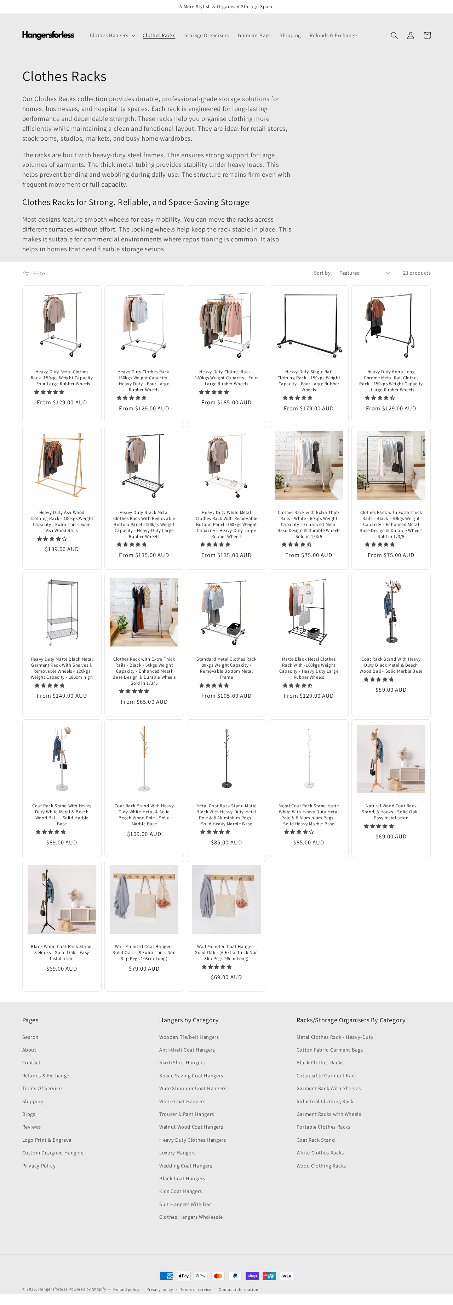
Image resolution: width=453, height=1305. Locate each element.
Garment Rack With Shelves (329, 1088)
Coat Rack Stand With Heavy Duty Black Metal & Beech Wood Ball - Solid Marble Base (391, 665)
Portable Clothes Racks (324, 1126)
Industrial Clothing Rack (325, 1101)
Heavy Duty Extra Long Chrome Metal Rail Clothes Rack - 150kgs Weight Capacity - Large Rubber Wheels (391, 381)
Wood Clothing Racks (321, 1165)
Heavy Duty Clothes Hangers (192, 1139)
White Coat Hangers (182, 1101)
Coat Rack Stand (316, 1139)
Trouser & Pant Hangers (186, 1114)
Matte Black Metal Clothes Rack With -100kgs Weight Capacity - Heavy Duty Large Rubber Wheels (308, 668)
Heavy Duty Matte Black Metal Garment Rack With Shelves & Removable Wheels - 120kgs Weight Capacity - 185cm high (62, 668)
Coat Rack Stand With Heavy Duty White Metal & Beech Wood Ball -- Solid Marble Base (62, 815)
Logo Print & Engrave (47, 1139)
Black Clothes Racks (320, 1062)
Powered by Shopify (87, 1289)
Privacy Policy (39, 1165)
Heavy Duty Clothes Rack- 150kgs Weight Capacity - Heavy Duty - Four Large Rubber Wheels (144, 381)
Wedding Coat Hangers (185, 1165)
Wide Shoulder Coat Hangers (192, 1088)
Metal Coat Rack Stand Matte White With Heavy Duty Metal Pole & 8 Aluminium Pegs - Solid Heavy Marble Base (309, 815)
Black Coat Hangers (182, 1178)
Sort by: (323, 272)
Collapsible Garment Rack (327, 1075)
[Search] (394, 35)
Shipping (33, 1101)
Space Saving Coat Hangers (191, 1075)
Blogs (28, 1114)
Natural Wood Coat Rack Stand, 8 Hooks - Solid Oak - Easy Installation (391, 812)
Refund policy (126, 1289)
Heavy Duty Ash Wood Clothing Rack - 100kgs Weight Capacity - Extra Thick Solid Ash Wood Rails (61, 521)
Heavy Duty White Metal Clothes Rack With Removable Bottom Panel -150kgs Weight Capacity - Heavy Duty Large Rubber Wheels (226, 524)
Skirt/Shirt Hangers (182, 1062)
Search (30, 1037)
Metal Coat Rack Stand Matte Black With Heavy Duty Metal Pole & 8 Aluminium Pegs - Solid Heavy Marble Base (226, 815)
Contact (31, 1062)
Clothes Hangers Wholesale (191, 1216)
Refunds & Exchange (45, 1075)
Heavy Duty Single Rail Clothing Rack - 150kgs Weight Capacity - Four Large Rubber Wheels (308, 381)
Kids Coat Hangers (180, 1191)
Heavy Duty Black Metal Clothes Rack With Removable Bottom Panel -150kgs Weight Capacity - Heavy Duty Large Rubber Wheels (144, 524)
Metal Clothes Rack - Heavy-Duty (335, 1037)
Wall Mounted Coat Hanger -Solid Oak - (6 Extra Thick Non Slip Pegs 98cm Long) (226, 952)
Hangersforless (52, 1289)
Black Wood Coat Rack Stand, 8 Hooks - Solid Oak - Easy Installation (62, 952)
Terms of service (196, 1289)
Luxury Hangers (177, 1152)
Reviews (31, 1126)
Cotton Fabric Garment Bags (330, 1049)
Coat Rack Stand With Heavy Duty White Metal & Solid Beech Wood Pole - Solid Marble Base (144, 815)
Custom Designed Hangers (53, 1152)
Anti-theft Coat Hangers (187, 1049)
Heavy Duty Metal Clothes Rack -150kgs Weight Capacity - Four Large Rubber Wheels (62, 378)
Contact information (238, 1289)
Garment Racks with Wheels (329, 1114)
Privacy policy (160, 1289)
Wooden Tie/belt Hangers (189, 1037)
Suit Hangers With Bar (185, 1204)
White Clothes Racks (320, 1152)
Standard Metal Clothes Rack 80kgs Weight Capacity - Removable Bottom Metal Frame (226, 668)
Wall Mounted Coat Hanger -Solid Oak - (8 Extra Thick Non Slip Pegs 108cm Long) (144, 952)
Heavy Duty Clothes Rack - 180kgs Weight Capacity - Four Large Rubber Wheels (226, 378)
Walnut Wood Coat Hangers (191, 1126)
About (29, 1049)
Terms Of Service (42, 1088)
